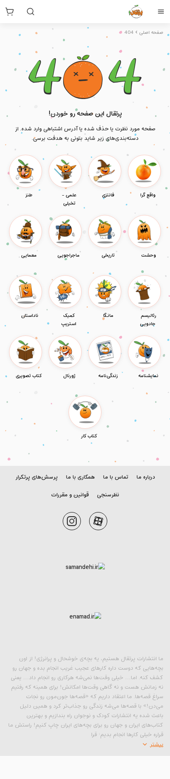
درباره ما (146, 477)
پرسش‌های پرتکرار (36, 477)
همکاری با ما (80, 477)
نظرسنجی (108, 495)
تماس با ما (115, 477)
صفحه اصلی (151, 32)
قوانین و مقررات (70, 495)
